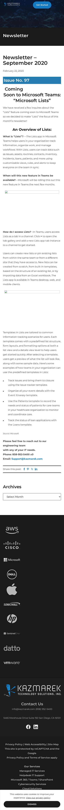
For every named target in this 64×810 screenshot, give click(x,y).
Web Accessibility (35, 744)
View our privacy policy (38, 797)
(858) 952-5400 (44, 709)
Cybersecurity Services (32, 784)
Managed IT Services (32, 771)
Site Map (53, 744)
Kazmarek (12, 4)
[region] (32, 800)
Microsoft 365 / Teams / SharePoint (32, 779)
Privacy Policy (13, 744)
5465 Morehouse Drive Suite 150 (20, 717)
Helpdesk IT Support (32, 775)
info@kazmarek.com (23, 709)
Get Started (42, 5)
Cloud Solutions (32, 788)
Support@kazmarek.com (27, 458)
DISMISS (32, 804)
